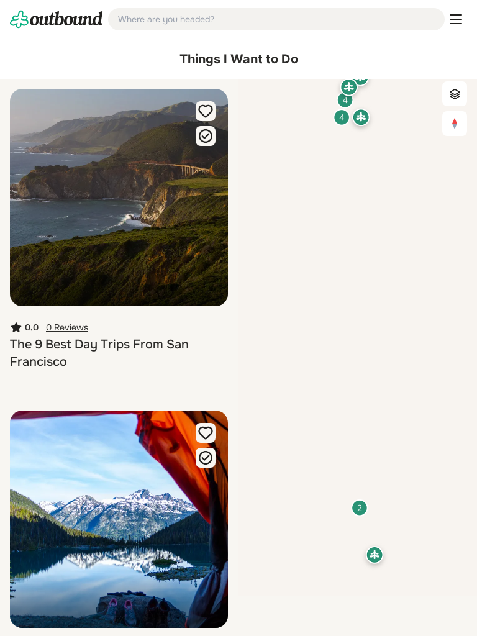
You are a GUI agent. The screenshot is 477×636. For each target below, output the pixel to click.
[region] (357, 337)
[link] (56, 19)
